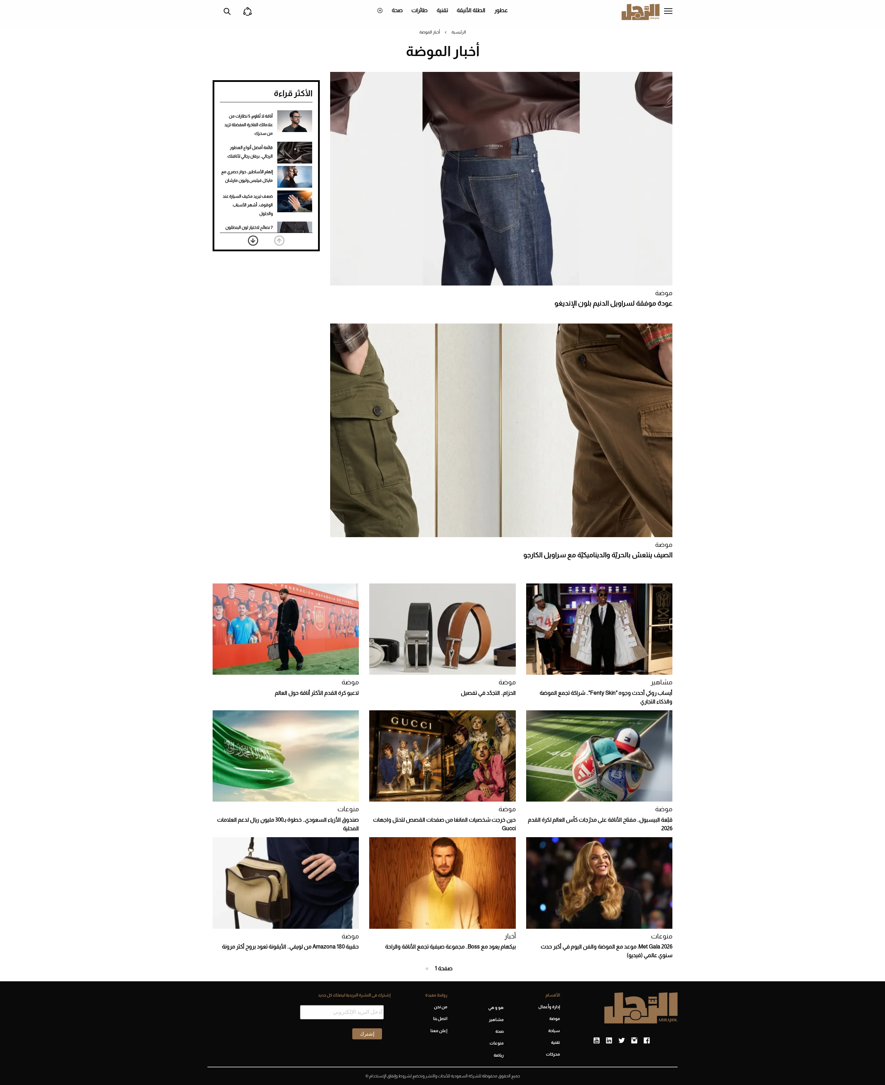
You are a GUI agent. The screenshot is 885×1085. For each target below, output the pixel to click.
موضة (663, 293)
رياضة (499, 1055)
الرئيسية (458, 32)
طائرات (419, 10)
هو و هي (496, 1007)
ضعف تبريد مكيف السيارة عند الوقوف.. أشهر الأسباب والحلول (248, 205)
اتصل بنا (440, 1018)
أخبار (510, 936)
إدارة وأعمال (549, 1006)
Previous (279, 240)
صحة (397, 10)
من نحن (440, 1006)
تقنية (442, 10)
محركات (553, 1054)
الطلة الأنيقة (471, 10)
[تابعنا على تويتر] (621, 1041)
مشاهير (661, 682)
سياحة (554, 1030)
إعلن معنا (438, 1030)
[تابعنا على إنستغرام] (634, 1041)
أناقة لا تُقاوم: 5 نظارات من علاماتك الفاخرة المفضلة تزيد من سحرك (248, 125)
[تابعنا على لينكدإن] (609, 1041)
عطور (501, 10)
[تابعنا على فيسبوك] (647, 1041)
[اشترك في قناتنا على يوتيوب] (596, 1041)
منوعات (348, 809)
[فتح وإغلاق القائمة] (668, 11)
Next (253, 240)
